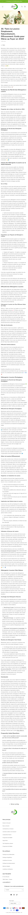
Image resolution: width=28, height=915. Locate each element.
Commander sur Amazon (8, 828)
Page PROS (5, 840)
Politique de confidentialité (8, 854)
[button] (2, 6)
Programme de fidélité (7, 837)
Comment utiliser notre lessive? (9, 831)
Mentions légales (6, 866)
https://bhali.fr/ (20, 730)
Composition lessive (7, 834)
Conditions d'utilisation (8, 869)
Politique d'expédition (7, 857)
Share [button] (3, 45)
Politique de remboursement (9, 863)
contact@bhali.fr (6, 882)
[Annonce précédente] (2, 1)
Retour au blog (15, 804)
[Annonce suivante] (25, 1)
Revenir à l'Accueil (6, 823)
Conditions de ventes (7, 860)
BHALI (10, 912)
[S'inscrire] (22, 889)
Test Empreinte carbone (8, 843)
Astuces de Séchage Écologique (8, 550)
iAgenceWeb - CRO (18, 912)
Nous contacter (6, 825)
